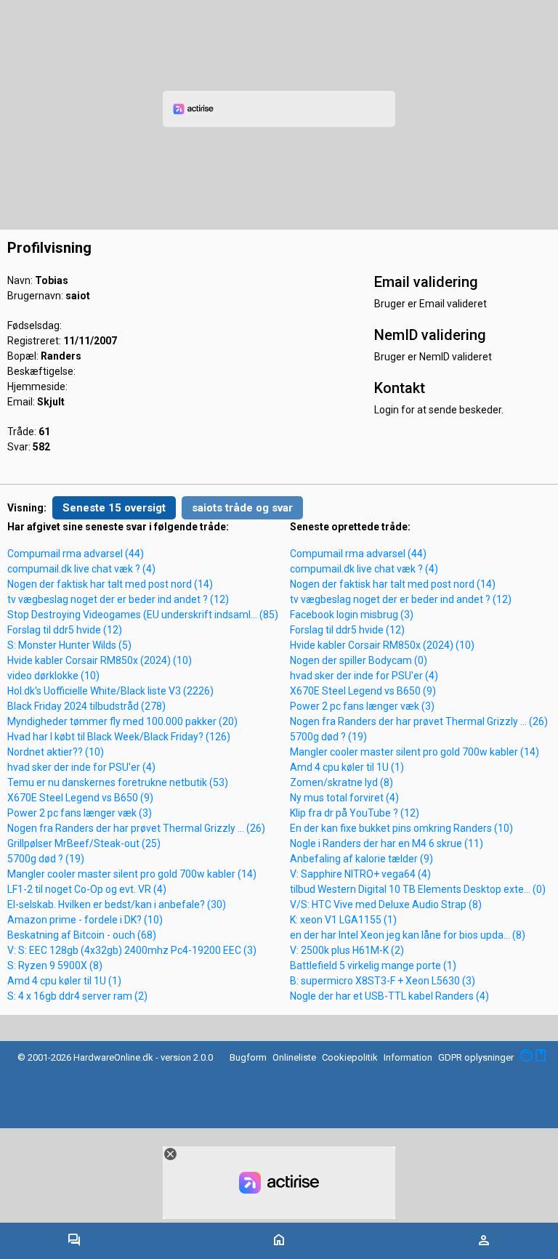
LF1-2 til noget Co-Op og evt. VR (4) (86, 889)
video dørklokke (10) (53, 675)
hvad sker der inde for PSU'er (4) (81, 767)
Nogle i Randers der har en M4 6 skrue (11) (386, 843)
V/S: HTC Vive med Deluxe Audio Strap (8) (386, 904)
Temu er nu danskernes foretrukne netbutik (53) (117, 782)
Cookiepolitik (350, 1057)
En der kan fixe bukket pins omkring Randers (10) (401, 828)
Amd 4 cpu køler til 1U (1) (64, 981)
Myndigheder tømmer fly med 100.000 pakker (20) (122, 721)
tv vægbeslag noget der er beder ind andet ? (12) (118, 599)
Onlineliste (294, 1057)
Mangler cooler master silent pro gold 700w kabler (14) (131, 874)
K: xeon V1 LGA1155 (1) (343, 920)
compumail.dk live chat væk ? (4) (81, 569)
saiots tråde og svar (242, 507)
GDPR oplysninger (476, 1057)
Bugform (248, 1057)
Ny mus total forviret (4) (344, 797)
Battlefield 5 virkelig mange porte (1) (373, 965)
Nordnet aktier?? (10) (55, 752)
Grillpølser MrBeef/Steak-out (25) (84, 843)
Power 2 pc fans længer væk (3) (79, 813)
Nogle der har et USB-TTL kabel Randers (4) (389, 996)
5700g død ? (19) (45, 859)
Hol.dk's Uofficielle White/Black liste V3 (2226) (110, 691)
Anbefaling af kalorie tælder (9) (361, 859)
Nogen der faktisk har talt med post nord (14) (110, 584)
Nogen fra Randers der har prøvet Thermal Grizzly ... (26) (136, 828)
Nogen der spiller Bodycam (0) (358, 660)
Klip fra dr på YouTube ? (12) (354, 813)
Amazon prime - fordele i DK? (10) (85, 920)
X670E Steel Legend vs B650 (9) (80, 797)
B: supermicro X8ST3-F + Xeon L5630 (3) (382, 981)
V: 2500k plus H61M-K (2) (347, 950)
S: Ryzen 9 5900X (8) (54, 965)
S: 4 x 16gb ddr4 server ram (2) (77, 996)
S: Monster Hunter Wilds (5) (69, 645)
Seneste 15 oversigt (114, 507)
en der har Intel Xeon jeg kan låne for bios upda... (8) (407, 935)
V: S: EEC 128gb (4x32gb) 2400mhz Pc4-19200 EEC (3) (131, 950)
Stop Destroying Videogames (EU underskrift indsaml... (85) (142, 614)
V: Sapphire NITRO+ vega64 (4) (360, 874)
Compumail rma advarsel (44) (75, 553)
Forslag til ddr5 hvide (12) (64, 630)
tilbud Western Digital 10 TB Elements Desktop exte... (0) (418, 889)
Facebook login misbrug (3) (351, 614)
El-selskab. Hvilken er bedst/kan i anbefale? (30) (116, 904)
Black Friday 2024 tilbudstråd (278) (86, 706)
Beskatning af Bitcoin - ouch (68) (81, 935)
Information (408, 1057)
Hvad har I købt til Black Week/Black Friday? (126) (118, 736)
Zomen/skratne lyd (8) (341, 782)
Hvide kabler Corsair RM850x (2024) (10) (99, 660)
